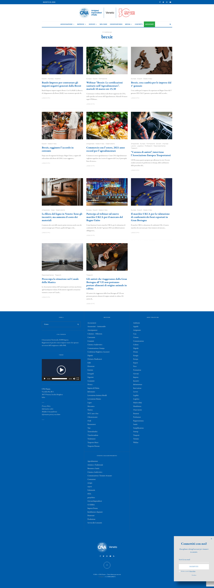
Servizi (92, 24)
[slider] (59, 378)
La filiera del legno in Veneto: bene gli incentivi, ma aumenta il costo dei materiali (62, 217)
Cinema (135, 337)
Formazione (103, 79)
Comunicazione (138, 341)
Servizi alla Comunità (94, 523)
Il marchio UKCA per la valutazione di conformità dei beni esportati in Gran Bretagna (150, 217)
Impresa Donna (92, 508)
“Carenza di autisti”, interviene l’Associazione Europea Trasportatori (151, 154)
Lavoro (133, 146)
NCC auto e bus (92, 413)
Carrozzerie (91, 337)
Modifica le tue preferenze (49, 412)
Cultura (135, 344)
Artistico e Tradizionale (95, 465)
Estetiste (90, 370)
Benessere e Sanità (93, 468)
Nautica (90, 410)
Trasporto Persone (93, 446)
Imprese (80, 24)
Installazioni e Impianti (95, 512)
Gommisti (90, 381)
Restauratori (91, 424)
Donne (135, 352)
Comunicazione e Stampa (95, 348)
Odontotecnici (92, 417)
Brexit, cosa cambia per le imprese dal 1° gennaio (151, 84)
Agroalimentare (92, 461)
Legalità (135, 395)
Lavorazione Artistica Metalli (97, 395)
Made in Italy (147, 79)
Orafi (89, 421)
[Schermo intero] (78, 379)
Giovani (158, 144)
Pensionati (90, 515)
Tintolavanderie (92, 435)
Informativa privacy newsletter (51, 414)
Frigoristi (90, 377)
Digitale (90, 355)
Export (44, 79)
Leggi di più (46, 98)
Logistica (140, 146)
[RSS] (113, 556)
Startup (135, 431)
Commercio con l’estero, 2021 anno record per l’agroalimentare (105, 149)
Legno (89, 403)
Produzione (91, 519)
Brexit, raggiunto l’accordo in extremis (58, 149)
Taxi (88, 428)
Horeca (89, 384)
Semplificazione (138, 428)
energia (89, 483)
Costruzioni (91, 479)
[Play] (45, 379)
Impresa (51, 79)
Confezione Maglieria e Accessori (98, 352)
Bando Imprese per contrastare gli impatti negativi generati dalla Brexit (61, 84)
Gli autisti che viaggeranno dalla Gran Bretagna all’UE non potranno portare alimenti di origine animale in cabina (106, 284)
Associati (149, 24)
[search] (78, 324)
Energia (135, 355)
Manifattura (137, 406)
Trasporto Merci (92, 442)
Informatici (91, 392)
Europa (89, 79)
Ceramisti (90, 341)
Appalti (135, 326)
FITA (89, 494)
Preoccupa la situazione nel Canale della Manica (60, 281)
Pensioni (136, 413)
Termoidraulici (92, 431)
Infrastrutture (137, 384)
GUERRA (91, 505)
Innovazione (137, 388)
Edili (89, 363)
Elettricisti (90, 366)
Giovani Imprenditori (94, 501)
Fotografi (90, 374)
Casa (53, 210)
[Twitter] (163, 2)
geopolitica (91, 497)
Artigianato (90, 144)
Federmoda (91, 490)
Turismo (136, 439)
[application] (61, 370)
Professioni (148, 146)
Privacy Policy (46, 406)
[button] (61, 370)
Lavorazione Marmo (94, 399)
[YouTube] (170, 2)
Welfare (103, 24)
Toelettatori (91, 439)
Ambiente (136, 323)
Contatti (139, 24)
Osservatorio (116, 24)
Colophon (101, 577)
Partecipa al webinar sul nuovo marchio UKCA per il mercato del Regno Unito (104, 217)
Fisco (135, 366)
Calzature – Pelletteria (94, 334)
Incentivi (58, 79)
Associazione (66, 24)
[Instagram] (167, 2)
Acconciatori (91, 323)
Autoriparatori (92, 330)
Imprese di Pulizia (93, 388)
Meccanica (90, 406)
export (89, 486)
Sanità (135, 424)
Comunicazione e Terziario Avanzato (99, 476)
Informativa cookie (47, 409)
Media (127, 24)
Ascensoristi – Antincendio (96, 326)
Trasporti (134, 148)
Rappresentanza (160, 146)
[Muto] (74, 379)
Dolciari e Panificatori (94, 359)
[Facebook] (160, 2)
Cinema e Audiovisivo (94, 344)
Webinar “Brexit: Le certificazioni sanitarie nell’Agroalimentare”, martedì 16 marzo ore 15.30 (104, 86)
